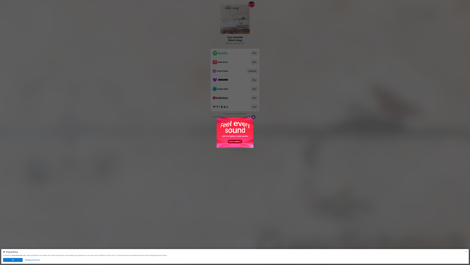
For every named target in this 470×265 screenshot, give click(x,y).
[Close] (466, 252)
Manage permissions (32, 260)
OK (13, 260)
